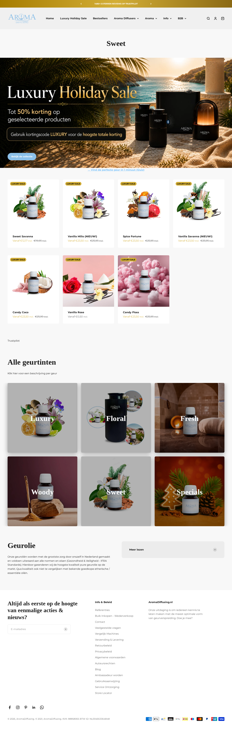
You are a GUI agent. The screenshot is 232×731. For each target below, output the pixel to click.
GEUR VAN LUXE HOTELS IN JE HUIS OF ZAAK (116, 4)
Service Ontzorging (107, 687)
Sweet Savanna (23, 236)
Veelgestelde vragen (108, 627)
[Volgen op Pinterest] (26, 707)
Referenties (102, 610)
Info (165, 18)
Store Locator (103, 693)
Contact (100, 621)
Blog (98, 669)
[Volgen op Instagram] (18, 707)
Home (50, 18)
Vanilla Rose (76, 312)
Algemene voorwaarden (110, 657)
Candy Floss (131, 312)
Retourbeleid (103, 645)
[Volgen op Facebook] (10, 707)
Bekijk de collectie (22, 156)
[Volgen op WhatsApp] (42, 707)
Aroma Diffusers (125, 18)
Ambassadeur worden (109, 675)
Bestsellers (100, 18)
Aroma (149, 18)
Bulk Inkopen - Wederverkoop (114, 615)
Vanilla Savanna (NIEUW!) (195, 236)
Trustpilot (14, 340)
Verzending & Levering (109, 639)
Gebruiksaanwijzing (107, 681)
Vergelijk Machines (107, 633)
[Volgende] (151, 3)
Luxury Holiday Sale (73, 18)
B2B (180, 18)
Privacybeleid (103, 651)
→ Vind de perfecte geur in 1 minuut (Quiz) (116, 169)
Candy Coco (20, 312)
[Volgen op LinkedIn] (34, 707)
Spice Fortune (132, 236)
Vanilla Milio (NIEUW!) (82, 236)
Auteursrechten (105, 663)
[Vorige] (81, 3)
